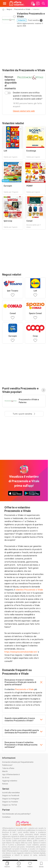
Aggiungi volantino (9, 781)
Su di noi (5, 777)
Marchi (5, 771)
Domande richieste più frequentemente (17, 762)
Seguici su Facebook (10, 795)
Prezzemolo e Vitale (22, 9)
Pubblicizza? (7, 765)
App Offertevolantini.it (11, 774)
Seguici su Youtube (10, 802)
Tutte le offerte (8, 768)
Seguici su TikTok (9, 805)
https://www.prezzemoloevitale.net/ (20, 652)
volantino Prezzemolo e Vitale (29, 589)
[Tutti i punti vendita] (43, 390)
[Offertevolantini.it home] (17, 3)
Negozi (9, 9)
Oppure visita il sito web (24, 111)
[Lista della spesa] (38, 3)
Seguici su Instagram (10, 799)
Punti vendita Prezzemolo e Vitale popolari (20, 390)
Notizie (5, 784)
